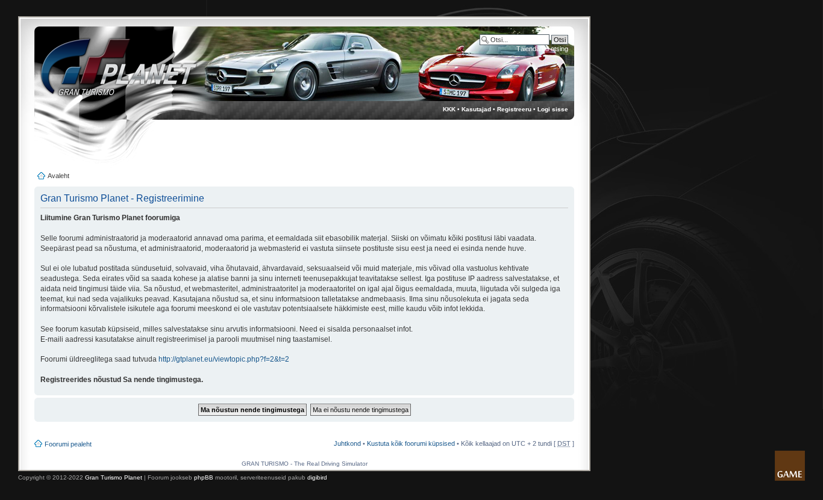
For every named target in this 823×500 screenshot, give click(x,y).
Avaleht (58, 175)
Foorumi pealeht (68, 444)
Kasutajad (476, 109)
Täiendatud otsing (542, 48)
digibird (317, 477)
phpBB (203, 477)
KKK (449, 109)
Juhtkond (347, 443)
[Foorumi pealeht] (107, 72)
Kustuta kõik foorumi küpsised (411, 443)
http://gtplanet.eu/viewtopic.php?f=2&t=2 (223, 359)
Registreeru (514, 109)
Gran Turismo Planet (113, 477)
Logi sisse (552, 109)
